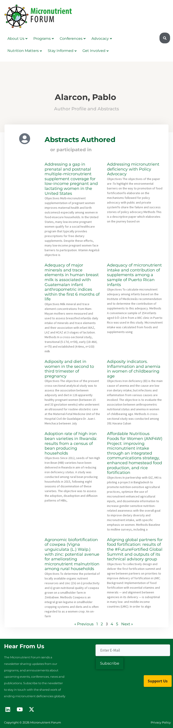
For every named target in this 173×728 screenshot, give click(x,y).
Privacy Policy (161, 722)
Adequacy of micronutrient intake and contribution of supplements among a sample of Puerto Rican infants (134, 275)
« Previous (83, 624)
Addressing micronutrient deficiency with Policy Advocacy (133, 169)
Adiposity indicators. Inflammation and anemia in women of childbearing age (133, 369)
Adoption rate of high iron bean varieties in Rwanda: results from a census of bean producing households (71, 443)
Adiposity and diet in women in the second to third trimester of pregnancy (69, 369)
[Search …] (164, 38)
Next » (127, 624)
